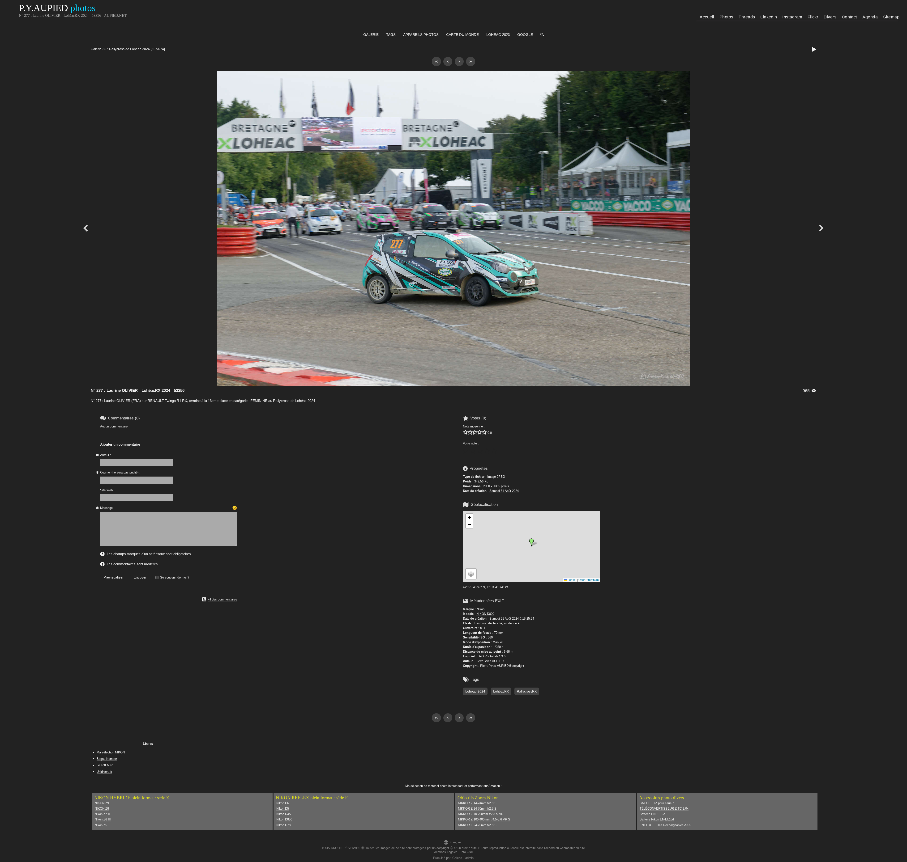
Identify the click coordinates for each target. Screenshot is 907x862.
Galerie (371, 35)
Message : (107, 508)
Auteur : (105, 455)
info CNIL (467, 852)
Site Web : (107, 490)
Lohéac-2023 (498, 35)
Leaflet (571, 580)
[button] (531, 542)
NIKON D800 (485, 614)
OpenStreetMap (588, 580)
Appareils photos (421, 35)
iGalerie (457, 858)
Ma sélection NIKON (111, 752)
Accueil (707, 17)
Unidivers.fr (104, 771)
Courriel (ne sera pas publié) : (120, 472)
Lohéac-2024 (475, 691)
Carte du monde (462, 35)
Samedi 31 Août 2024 (504, 491)
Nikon (480, 609)
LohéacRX (501, 691)
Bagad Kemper (107, 759)
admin (469, 858)
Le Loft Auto (105, 765)
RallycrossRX (527, 691)
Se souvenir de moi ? (174, 577)
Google (525, 35)
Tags (391, 35)
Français (452, 842)
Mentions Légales (445, 852)
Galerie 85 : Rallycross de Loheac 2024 (120, 49)
